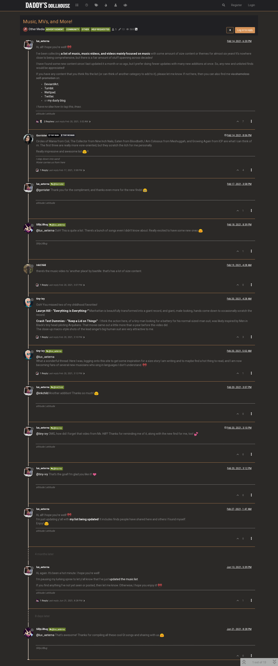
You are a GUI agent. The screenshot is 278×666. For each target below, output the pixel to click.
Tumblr (48, 88)
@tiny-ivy (57, 428)
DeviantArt (51, 84)
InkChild (41, 265)
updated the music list (123, 579)
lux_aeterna (42, 41)
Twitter (49, 96)
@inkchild (42, 393)
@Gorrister (58, 184)
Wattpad (49, 92)
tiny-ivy (40, 298)
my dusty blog (57, 100)
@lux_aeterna (58, 225)
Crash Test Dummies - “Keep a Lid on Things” (67, 321)
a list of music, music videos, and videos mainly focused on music (105, 53)
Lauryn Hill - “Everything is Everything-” (62, 310)
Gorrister (41, 135)
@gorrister (43, 190)
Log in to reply (245, 30)
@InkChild (58, 387)
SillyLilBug (42, 224)
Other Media (37, 29)
